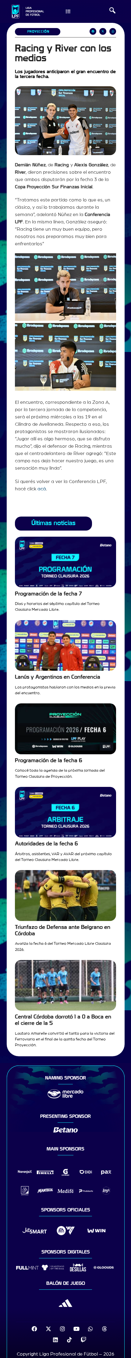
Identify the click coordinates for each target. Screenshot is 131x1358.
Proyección (38, 31)
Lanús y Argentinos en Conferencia (57, 677)
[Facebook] (34, 1328)
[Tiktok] (69, 1339)
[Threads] (104, 1328)
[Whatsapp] (90, 1328)
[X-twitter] (48, 1328)
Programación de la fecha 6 (48, 760)
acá (41, 488)
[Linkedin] (55, 1339)
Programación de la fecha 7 (48, 593)
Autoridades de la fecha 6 (46, 843)
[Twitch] (83, 1339)
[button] (112, 11)
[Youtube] (76, 1328)
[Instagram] (62, 1328)
